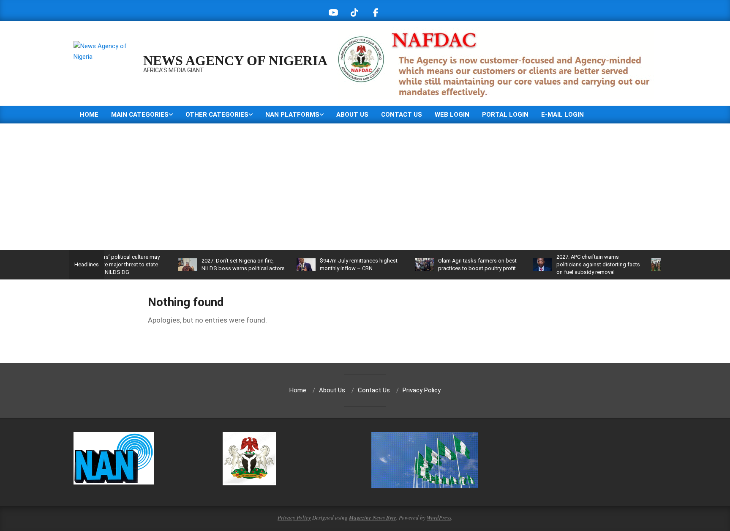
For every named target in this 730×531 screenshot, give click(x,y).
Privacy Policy (294, 517)
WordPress (439, 517)
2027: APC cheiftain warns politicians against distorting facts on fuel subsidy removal (585, 264)
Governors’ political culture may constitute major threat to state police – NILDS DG (108, 264)
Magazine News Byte (372, 517)
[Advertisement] (365, 187)
